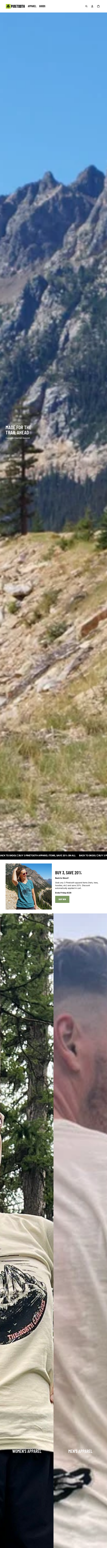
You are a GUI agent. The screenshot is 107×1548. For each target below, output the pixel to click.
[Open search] (86, 6)
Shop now (62, 899)
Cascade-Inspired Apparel (18, 438)
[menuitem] (32, 6)
